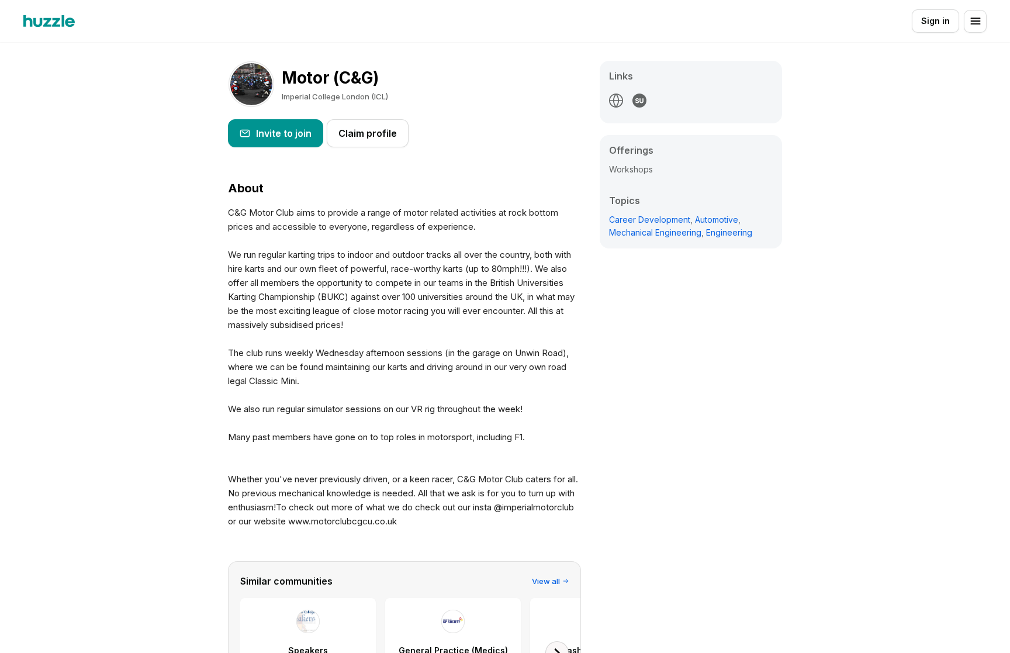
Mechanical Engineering (655, 232)
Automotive (716, 219)
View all (546, 581)
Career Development (649, 219)
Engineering (729, 232)
